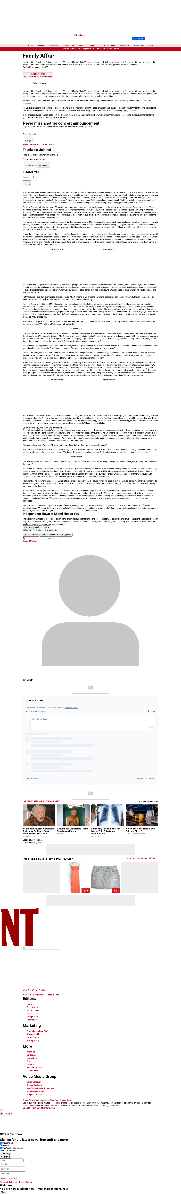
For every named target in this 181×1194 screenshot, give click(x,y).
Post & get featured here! (142, 858)
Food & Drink (53, 46)
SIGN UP (29, 141)
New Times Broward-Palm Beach (41, 1088)
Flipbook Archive (34, 1067)
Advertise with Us (34, 1034)
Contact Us (31, 1055)
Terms (44, 144)
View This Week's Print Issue (35, 990)
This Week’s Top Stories (12, 1148)
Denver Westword (34, 1085)
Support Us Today (31, 541)
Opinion (41, 46)
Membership (32, 1071)
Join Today (5, 1153)
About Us (31, 1052)
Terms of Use (33, 1037)
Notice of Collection (31, 144)
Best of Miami (109, 46)
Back (3, 1178)
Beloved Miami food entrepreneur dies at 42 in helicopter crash (90, 49)
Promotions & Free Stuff (37, 1031)
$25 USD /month (48, 535)
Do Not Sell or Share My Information (39, 1108)
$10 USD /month (31, 535)
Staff (29, 1061)
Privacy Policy (33, 1040)
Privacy (52, 144)
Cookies (38, 1100)
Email (26, 134)
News (30, 46)
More (151, 46)
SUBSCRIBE (30, 166)
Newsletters (139, 46)
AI (54, 1100)
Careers (30, 1064)
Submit (12, 1178)
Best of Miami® (9, 1150)
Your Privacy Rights (63, 1100)
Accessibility (47, 1100)
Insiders (5, 1145)
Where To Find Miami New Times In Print (41, 995)
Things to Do (7, 1143)
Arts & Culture (68, 46)
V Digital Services (34, 1094)
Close (3, 1192)
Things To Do (94, 46)
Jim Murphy (30, 67)
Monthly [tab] (37, 527)
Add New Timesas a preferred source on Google (38, 75)
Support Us (138, 38)
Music (81, 46)
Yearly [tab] (46, 527)
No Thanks (5, 1157)
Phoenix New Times (35, 1091)
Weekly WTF (124, 46)
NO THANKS (43, 166)
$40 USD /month (64, 535)
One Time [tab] (28, 527)
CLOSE (27, 184)
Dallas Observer (34, 1082)
